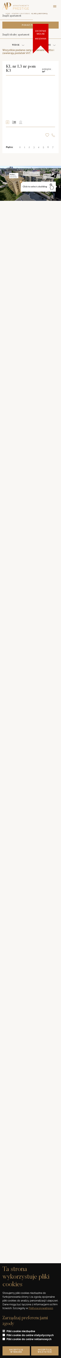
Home (7, 13)
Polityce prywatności (41, 1308)
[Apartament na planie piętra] (14, 122)
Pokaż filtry (30, 25)
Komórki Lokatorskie (21, 13)
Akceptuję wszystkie (45, 1351)
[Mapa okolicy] (20, 122)
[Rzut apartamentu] (7, 122)
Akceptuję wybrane (16, 1351)
